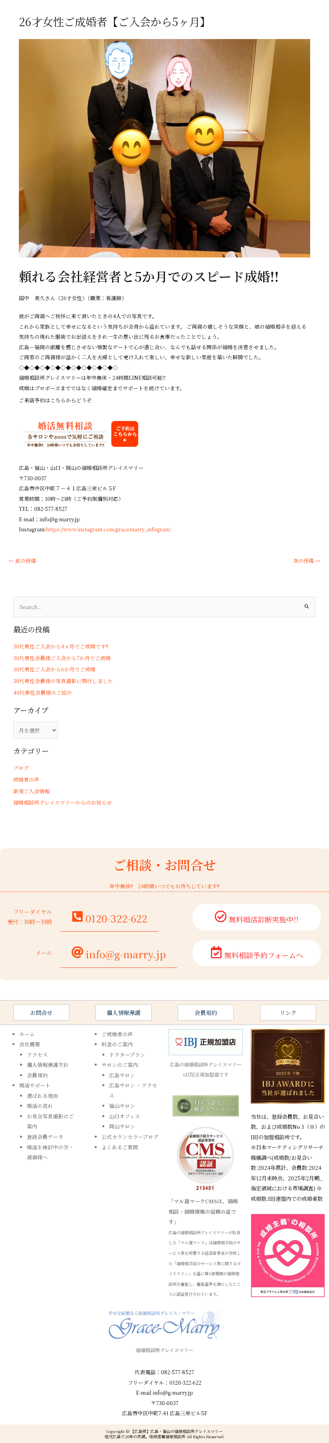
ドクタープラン (127, 1054)
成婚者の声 (26, 779)
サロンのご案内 (120, 1064)
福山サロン (122, 1106)
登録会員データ (45, 1136)
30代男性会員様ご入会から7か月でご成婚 (62, 658)
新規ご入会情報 (31, 791)
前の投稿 (22, 560)
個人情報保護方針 (48, 1064)
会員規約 (37, 1075)
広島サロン (122, 1075)
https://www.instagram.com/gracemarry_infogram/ (108, 529)
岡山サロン (122, 1126)
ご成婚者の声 (117, 1034)
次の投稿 (306, 560)
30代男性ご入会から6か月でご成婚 (54, 669)
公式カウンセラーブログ (130, 1136)
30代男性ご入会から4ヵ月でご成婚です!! (60, 646)
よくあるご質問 (120, 1147)
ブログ (21, 768)
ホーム (27, 1034)
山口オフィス (124, 1116)
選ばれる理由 (42, 1095)
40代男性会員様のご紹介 (42, 692)
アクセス (37, 1054)
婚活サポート (35, 1085)
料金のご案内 (117, 1044)
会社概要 (29, 1044)
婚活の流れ (40, 1106)
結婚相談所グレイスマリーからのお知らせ (62, 802)
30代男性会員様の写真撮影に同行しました (63, 681)
